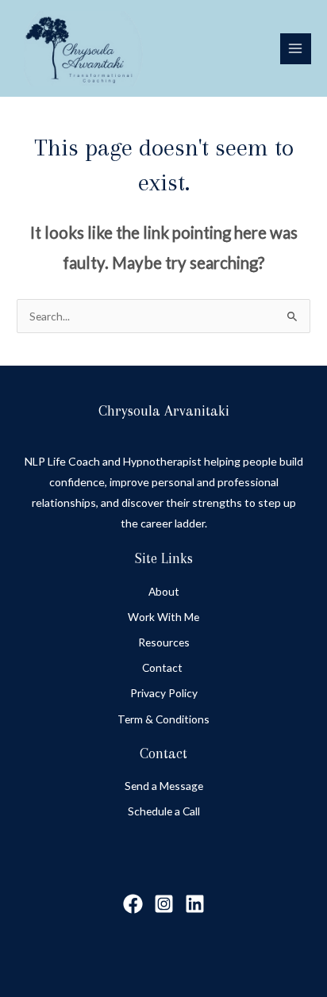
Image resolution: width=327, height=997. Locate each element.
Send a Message (164, 785)
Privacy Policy (164, 693)
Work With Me (163, 616)
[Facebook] (133, 904)
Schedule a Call (164, 811)
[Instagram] (164, 904)
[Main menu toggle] (295, 48)
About (163, 591)
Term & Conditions (163, 719)
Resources (164, 642)
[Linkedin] (195, 904)
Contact (163, 667)
